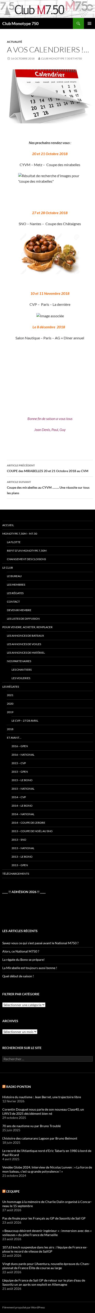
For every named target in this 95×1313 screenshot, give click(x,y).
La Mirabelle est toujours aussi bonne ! (29, 968)
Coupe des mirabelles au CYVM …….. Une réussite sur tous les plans (48, 487)
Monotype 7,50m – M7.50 (19, 533)
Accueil (8, 525)
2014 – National (23, 814)
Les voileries (21, 678)
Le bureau (14, 576)
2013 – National (23, 848)
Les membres (16, 584)
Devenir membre (19, 610)
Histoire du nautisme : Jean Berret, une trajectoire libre (41, 1097)
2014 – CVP (19, 797)
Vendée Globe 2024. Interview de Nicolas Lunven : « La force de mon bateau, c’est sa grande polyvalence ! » (47, 1169)
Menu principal (89, 23)
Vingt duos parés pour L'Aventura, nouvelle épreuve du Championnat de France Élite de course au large (46, 1266)
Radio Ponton (18, 1087)
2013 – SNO (19, 839)
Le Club (7, 567)
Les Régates (10, 686)
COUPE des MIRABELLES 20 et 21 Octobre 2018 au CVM (47, 468)
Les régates (15, 593)
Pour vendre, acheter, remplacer (27, 627)
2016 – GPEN (20, 746)
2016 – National (23, 754)
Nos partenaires (19, 661)
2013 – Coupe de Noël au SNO (32, 831)
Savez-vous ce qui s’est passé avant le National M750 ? (40, 943)
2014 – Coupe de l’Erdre (28, 822)
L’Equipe (13, 1191)
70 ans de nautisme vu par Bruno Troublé (31, 1126)
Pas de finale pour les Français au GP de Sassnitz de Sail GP (44, 1218)
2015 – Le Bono (22, 780)
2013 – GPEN (20, 865)
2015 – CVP (19, 763)
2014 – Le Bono (22, 805)
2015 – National (23, 788)
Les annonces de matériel (26, 652)
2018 (10, 729)
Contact (13, 601)
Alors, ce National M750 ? (20, 951)
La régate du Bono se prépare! (23, 959)
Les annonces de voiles (24, 644)
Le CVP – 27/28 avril (25, 720)
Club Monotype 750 (20, 23)
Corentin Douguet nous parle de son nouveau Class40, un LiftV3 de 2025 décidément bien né (43, 1111)
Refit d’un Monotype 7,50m (27, 550)
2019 (10, 712)
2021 (10, 695)
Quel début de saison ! (18, 976)
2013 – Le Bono (22, 856)
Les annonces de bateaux (25, 635)
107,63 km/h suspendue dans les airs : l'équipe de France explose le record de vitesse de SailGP (44, 1249)
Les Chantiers (22, 669)
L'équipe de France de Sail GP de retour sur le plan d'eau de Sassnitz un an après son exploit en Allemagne (43, 1282)
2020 (10, 703)
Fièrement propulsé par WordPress (23, 1307)
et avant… (14, 737)
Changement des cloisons (26, 559)
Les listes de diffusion (23, 618)
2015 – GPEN (20, 771)
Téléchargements (15, 873)
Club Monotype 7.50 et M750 (61, 58)
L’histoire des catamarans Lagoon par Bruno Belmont (39, 1138)
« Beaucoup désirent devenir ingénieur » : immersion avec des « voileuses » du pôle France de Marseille (47, 1233)
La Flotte (14, 542)
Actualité (14, 41)
